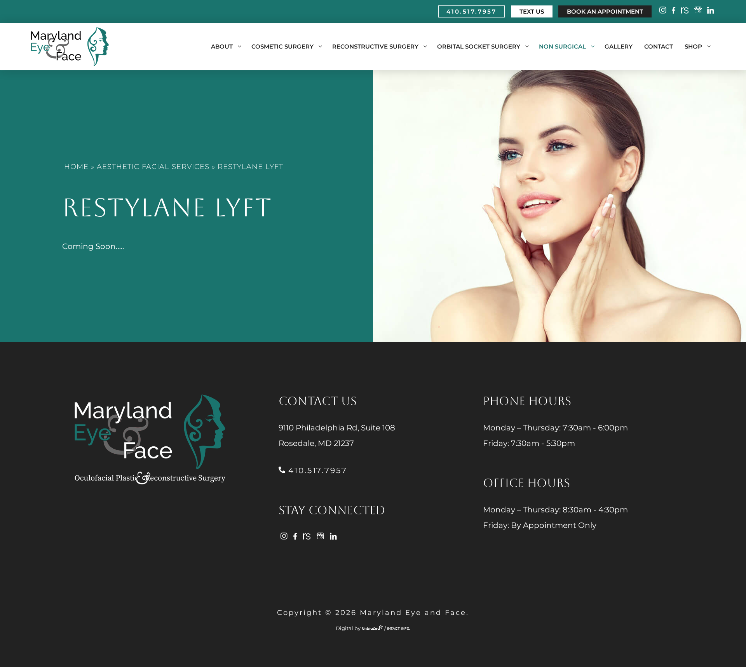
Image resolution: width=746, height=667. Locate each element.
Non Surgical (562, 46)
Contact (658, 46)
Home (76, 166)
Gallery (619, 46)
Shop (693, 46)
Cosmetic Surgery (282, 46)
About (222, 46)
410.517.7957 (316, 470)
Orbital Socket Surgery (478, 46)
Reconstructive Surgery (375, 46)
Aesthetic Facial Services (153, 166)
